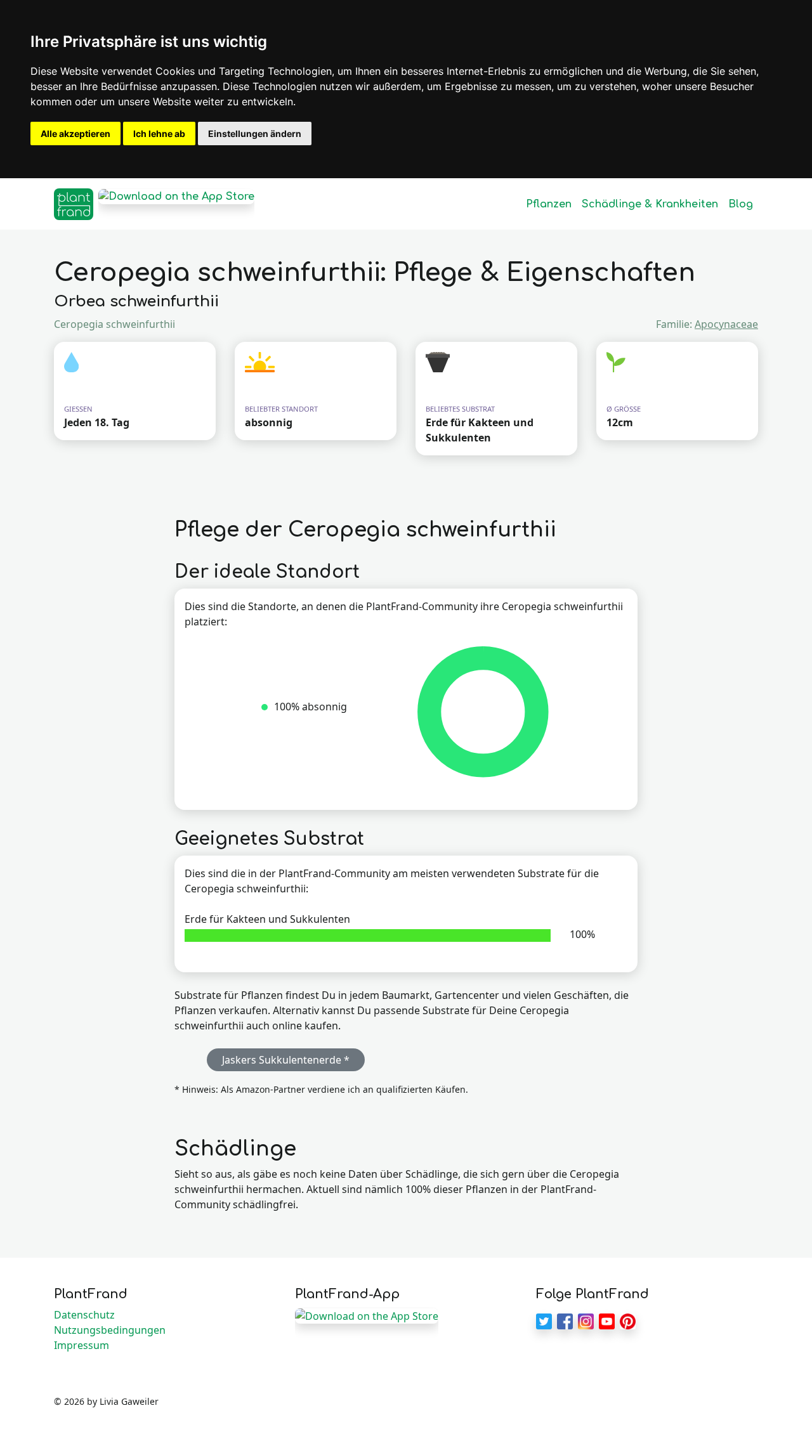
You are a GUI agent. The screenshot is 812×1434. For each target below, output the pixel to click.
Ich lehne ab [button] (159, 133)
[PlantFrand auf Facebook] (565, 1320)
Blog (740, 204)
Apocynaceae (726, 324)
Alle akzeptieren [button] (75, 133)
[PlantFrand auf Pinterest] (628, 1320)
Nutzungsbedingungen (110, 1330)
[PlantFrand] (73, 204)
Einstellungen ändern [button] (254, 133)
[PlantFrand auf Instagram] (586, 1320)
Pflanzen (549, 204)
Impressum (81, 1345)
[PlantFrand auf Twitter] (544, 1320)
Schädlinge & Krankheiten (650, 204)
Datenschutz (84, 1315)
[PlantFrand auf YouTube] (607, 1320)
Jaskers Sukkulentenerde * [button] (286, 1060)
